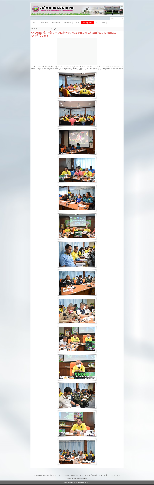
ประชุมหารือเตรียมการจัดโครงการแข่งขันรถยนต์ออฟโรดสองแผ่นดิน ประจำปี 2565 (73, 34)
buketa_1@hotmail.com (79, 478)
